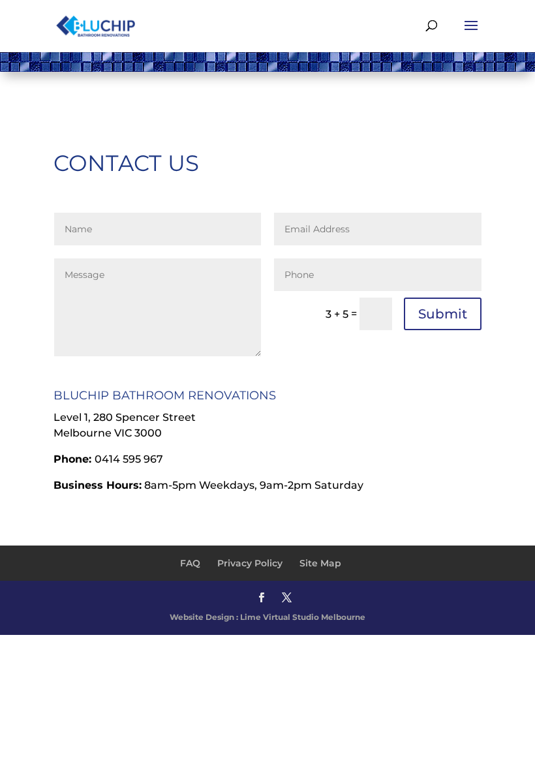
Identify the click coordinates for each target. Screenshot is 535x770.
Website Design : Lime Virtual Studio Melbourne (267, 617)
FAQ (190, 563)
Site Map (320, 563)
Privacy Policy (250, 563)
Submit (442, 314)
